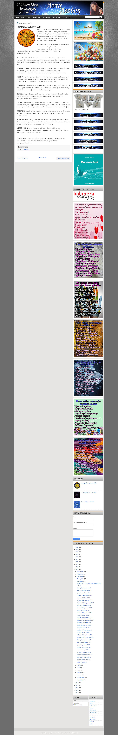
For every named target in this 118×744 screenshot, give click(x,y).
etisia (91, 703)
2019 (77, 564)
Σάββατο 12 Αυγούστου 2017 (84, 635)
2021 (77, 559)
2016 (77, 683)
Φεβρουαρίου (81, 677)
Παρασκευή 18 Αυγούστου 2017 (85, 620)
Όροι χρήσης (67, 17)
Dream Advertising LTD (73, 732)
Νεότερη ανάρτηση (22, 158)
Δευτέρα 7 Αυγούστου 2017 (84, 647)
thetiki (91, 724)
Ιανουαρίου (80, 680)
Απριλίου (79, 672)
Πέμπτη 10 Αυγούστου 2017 (84, 640)
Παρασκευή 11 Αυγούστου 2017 (85, 637)
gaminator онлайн (23, 0)
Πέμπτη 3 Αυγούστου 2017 (84, 657)
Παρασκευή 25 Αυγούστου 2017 (85, 603)
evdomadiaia (93, 705)
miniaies (92, 715)
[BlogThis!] (22, 147)
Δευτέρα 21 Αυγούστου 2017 (84, 612)
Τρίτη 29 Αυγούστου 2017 (83, 593)
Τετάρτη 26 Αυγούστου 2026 (88, 492)
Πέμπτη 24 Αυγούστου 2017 (84, 605)
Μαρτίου (79, 675)
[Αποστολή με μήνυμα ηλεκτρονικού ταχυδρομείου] (20, 147)
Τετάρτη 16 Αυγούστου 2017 (84, 625)
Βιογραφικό (46, 17)
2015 (77, 685)
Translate (79, 705)
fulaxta (91, 708)
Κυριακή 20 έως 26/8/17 (83, 615)
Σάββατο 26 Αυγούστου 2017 (84, 600)
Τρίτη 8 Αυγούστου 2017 (83, 645)
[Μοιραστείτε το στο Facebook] (26, 147)
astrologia (92, 701)
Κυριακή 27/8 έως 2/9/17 (83, 598)
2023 (77, 554)
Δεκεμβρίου (80, 571)
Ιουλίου (79, 665)
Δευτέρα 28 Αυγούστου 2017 (84, 595)
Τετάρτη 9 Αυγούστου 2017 (84, 642)
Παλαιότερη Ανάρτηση (63, 158)
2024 (77, 552)
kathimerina (26, 149)
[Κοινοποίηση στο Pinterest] (27, 147)
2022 (77, 557)
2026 (77, 547)
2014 (77, 688)
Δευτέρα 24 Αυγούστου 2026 (89, 483)
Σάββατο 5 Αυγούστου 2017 (84, 652)
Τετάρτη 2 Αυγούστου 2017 (84, 659)
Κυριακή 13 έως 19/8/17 (83, 632)
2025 (77, 549)
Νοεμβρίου (80, 574)
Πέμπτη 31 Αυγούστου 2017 (84, 588)
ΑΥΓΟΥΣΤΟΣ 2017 (82, 662)
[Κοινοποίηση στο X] (24, 147)
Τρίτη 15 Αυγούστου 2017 (83, 627)
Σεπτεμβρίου (80, 579)
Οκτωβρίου (80, 576)
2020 (77, 562)
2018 (77, 567)
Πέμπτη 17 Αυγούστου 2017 (84, 622)
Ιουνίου (79, 667)
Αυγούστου (80, 581)
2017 (77, 569)
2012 (77, 692)
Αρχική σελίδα (20, 17)
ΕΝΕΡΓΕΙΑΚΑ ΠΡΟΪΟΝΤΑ (33, 17)
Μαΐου (79, 670)
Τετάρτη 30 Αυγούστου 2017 (84, 590)
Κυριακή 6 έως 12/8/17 (83, 650)
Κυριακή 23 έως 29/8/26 (87, 502)
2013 (77, 690)
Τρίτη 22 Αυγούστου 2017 (83, 610)
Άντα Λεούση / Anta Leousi (55, 732)
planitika (92, 721)
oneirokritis (92, 717)
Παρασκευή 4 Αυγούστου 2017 (85, 654)
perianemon (93, 719)
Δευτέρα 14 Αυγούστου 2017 (84, 630)
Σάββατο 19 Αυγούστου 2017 (84, 617)
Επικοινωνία (56, 17)
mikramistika (93, 712)
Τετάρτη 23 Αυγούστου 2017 (84, 607)
